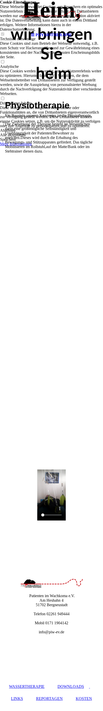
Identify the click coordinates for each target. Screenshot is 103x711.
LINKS (17, 698)
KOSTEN (84, 698)
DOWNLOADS (71, 686)
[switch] (2, 62)
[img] (51, 15)
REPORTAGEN (49, 698)
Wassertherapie (26, 686)
